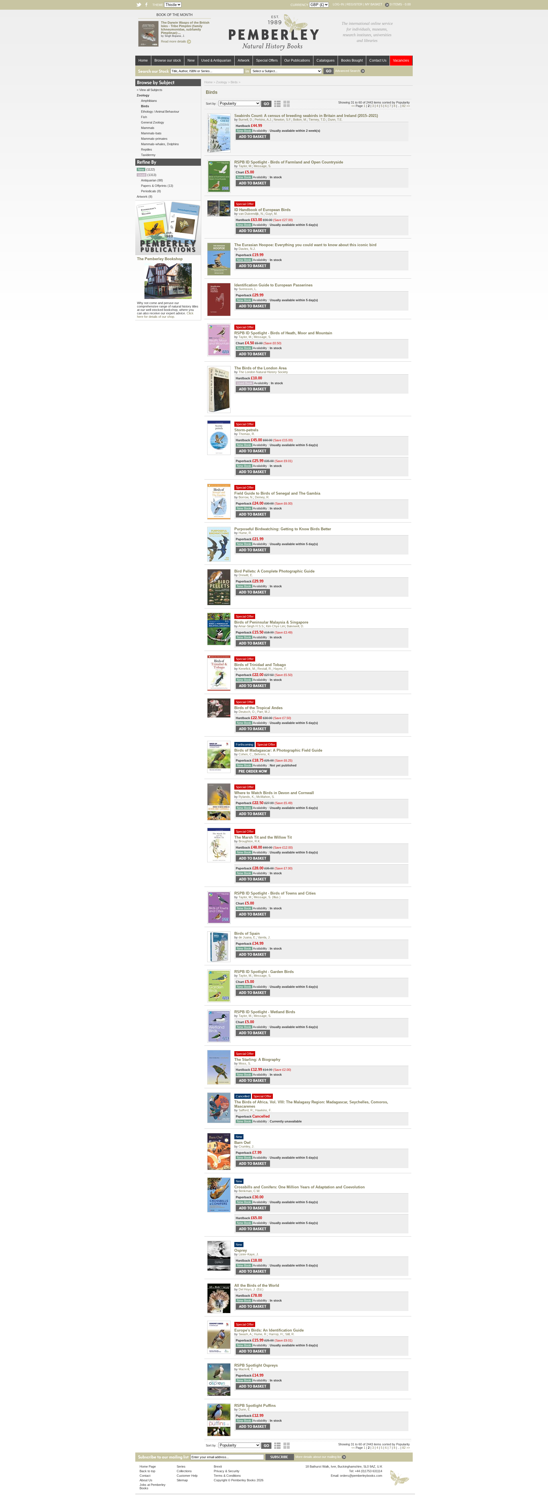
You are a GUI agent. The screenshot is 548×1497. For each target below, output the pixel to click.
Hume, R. (245, 533)
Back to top (147, 1471)
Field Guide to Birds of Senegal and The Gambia (277, 493)
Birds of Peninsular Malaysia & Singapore (271, 622)
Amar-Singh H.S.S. (251, 626)
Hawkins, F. (263, 1110)
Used (141, 175)
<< (353, 106)
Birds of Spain (247, 933)
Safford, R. (246, 1110)
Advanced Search (348, 70)
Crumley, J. (246, 1146)
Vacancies (401, 60)
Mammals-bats (151, 133)
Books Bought (352, 60)
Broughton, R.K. (250, 841)
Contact (145, 1475)
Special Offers (267, 60)
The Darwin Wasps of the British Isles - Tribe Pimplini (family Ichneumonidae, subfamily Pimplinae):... (185, 28)
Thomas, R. (247, 434)
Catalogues (326, 60)
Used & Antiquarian (216, 60)
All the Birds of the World (256, 1285)
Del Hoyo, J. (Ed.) (251, 1289)
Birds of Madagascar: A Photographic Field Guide (278, 750)
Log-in (338, 4)
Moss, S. (245, 1063)
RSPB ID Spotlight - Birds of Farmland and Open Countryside (288, 162)
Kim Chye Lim (275, 626)
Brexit (218, 1466)
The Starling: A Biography (257, 1059)
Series (181, 1466)
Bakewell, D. (295, 626)
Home (143, 60)
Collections (184, 1471)
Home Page (148, 1466)
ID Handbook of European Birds (262, 210)
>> (408, 106)
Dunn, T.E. (335, 119)
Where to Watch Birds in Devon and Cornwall (274, 793)
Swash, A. (245, 1334)
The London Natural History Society (263, 372)
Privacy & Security (226, 1471)
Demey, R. (262, 497)
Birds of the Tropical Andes (258, 708)
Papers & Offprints (154, 185)
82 (404, 106)
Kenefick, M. (247, 668)
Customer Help (187, 1475)
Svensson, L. (248, 289)
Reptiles (146, 149)
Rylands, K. (247, 796)
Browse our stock (167, 60)
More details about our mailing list (318, 1456)
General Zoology (152, 122)
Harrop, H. (276, 1334)
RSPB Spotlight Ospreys (256, 1365)
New (191, 60)
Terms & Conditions (227, 1475)
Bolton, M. (300, 119)
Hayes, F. (280, 668)
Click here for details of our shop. (165, 314)
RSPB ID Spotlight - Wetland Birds (264, 1012)
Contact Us (377, 60)
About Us (146, 1480)
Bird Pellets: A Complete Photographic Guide (274, 571)
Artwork (243, 60)
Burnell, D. (246, 119)
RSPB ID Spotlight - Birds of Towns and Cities (275, 893)
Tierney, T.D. (317, 119)
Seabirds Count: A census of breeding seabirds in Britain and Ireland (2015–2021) (306, 116)
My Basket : (375, 4)
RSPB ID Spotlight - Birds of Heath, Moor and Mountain (283, 333)
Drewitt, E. (246, 575)
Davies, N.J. (247, 248)
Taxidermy (148, 155)
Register (354, 4)
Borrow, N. (246, 497)
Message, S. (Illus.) (267, 897)
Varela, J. (264, 937)
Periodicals (148, 191)
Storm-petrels (246, 430)
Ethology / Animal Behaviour (160, 111)
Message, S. (262, 166)
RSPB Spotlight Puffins (255, 1405)
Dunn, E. (245, 1409)
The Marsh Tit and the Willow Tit (263, 837)
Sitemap (182, 1480)
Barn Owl (242, 1142)
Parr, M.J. (264, 711)
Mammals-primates (154, 138)
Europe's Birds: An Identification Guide (269, 1330)
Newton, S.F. (282, 119)
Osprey (240, 1250)
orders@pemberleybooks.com (361, 1475)
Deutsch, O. (247, 711)
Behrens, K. (262, 754)
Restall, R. (264, 668)
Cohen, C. (246, 754)
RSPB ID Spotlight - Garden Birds (264, 972)
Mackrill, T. (246, 1369)
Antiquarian (148, 180)
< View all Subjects (149, 90)
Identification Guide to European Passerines (273, 285)
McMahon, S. (265, 796)
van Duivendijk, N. (251, 213)
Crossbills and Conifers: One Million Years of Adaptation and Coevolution (299, 1187)
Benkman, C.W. (249, 1191)
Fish (144, 117)
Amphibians (149, 100)
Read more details (174, 41)
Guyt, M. (271, 213)
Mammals (147, 128)
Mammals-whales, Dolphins (160, 144)
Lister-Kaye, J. (249, 1254)
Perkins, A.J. (263, 119)
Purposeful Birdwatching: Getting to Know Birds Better (282, 529)
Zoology (221, 82)
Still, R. (290, 1334)
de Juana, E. (247, 937)
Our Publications (297, 60)
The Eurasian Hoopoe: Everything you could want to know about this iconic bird (305, 245)
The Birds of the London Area (260, 368)
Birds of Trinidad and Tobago (260, 665)
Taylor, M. (245, 166)
